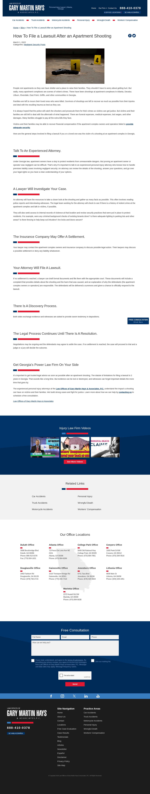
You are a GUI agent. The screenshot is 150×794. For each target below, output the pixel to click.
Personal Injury (83, 20)
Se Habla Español (132, 12)
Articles (60, 745)
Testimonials (62, 737)
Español (60, 753)
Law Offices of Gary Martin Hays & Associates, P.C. (80, 389)
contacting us (125, 392)
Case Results (63, 733)
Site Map (61, 765)
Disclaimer (62, 757)
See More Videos (75, 462)
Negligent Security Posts (34, 45)
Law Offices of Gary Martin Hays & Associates (33, 401)
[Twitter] (74, 696)
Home (93, 8)
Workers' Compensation (127, 20)
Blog (23, 28)
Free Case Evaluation (66, 729)
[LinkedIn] (86, 696)
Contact (60, 721)
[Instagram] (62, 696)
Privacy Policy (63, 761)
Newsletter (62, 749)
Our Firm (102, 8)
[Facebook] (51, 696)
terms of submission (75, 660)
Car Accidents (18, 20)
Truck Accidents (38, 20)
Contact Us (112, 8)
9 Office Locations (112, 12)
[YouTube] (98, 696)
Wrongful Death (103, 20)
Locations (61, 725)
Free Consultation (138, 321)
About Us (61, 717)
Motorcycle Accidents (61, 20)
